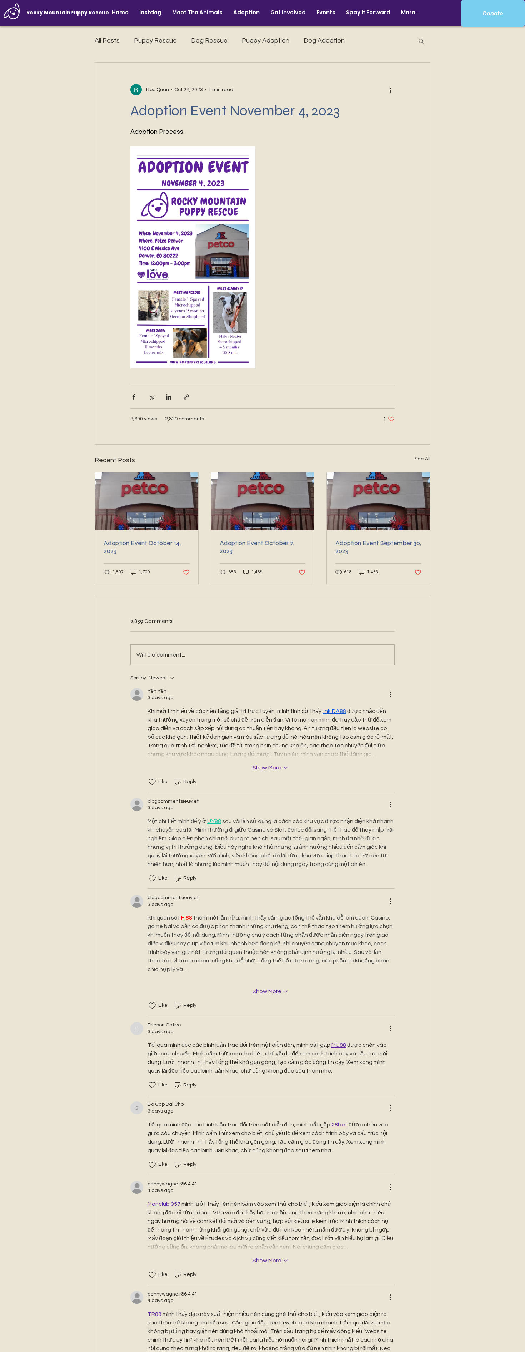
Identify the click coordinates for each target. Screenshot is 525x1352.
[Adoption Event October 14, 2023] (146, 501)
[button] (197, 12)
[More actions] (390, 89)
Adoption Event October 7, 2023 (257, 547)
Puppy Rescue (155, 40)
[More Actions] (390, 694)
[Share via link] (186, 396)
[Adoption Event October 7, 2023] (262, 501)
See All (422, 458)
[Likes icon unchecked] (152, 782)
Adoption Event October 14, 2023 (142, 547)
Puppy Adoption (265, 40)
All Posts (107, 40)
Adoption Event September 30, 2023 (378, 547)
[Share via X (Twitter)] (151, 396)
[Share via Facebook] (133, 396)
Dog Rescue (209, 40)
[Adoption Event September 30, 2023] (378, 501)
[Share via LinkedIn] (168, 396)
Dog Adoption (324, 40)
